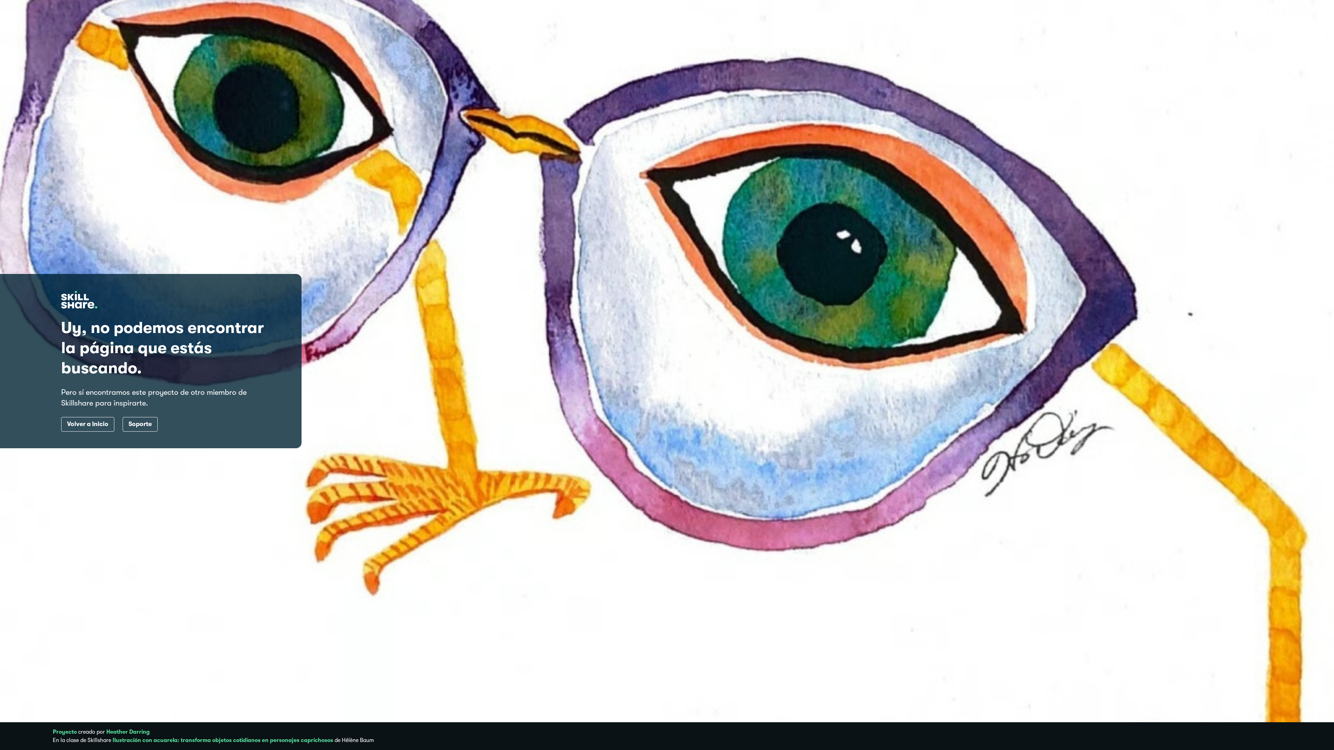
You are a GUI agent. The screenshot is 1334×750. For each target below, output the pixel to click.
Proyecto (65, 732)
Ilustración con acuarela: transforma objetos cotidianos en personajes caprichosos (223, 740)
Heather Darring (128, 732)
